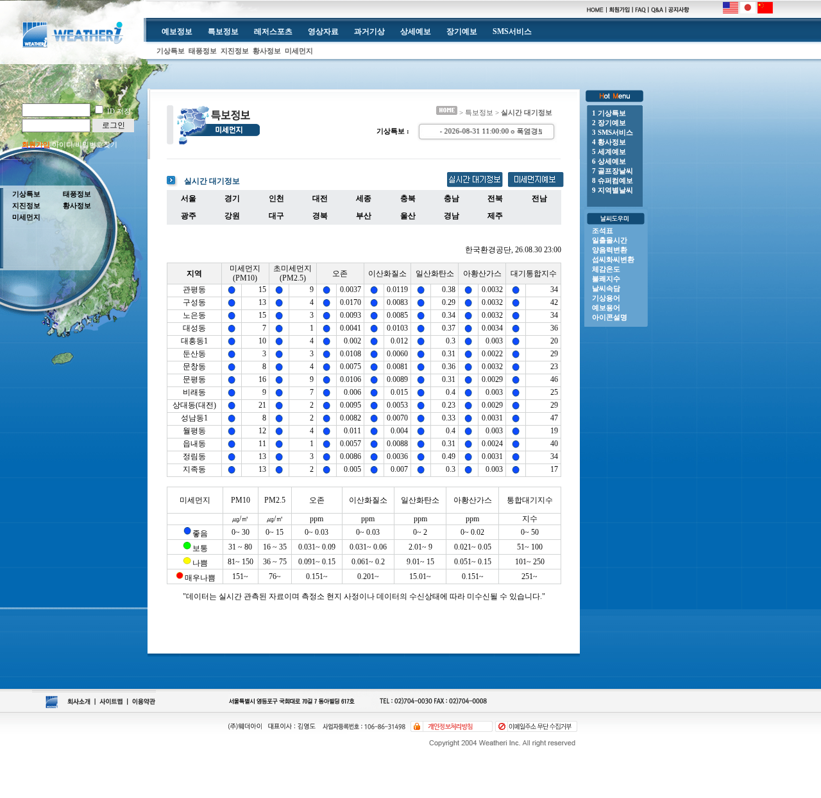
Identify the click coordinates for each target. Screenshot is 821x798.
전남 (539, 198)
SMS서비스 (512, 31)
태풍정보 (203, 51)
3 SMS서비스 (612, 132)
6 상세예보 (609, 161)
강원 (232, 215)
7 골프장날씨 (612, 171)
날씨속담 (606, 288)
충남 (451, 198)
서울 (188, 198)
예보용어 (606, 307)
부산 (363, 215)
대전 (320, 198)
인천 (276, 198)
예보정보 (177, 31)
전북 (495, 198)
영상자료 (323, 31)
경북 (320, 215)
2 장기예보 (609, 122)
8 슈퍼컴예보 (612, 180)
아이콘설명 (609, 317)
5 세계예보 (609, 151)
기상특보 (171, 51)
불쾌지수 (606, 278)
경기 (232, 198)
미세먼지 (299, 51)
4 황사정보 (609, 142)
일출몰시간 (609, 240)
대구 (276, 215)
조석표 (602, 230)
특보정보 (223, 31)
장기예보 (461, 31)
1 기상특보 (609, 113)
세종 (363, 198)
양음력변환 (609, 250)
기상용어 (606, 298)
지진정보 (235, 51)
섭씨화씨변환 (613, 259)
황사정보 (267, 51)
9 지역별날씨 (612, 190)
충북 (408, 198)
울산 (408, 215)
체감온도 (606, 269)
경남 (451, 215)
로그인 (113, 125)
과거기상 (369, 31)
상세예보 (415, 31)
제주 (495, 215)
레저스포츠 (273, 31)
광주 (188, 215)
